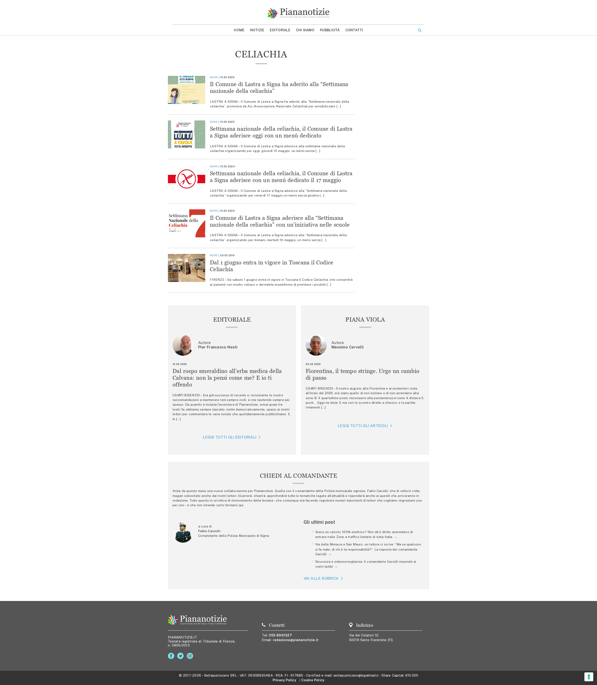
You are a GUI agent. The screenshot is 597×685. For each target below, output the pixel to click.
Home (239, 30)
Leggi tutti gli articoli (363, 426)
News (214, 77)
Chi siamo (305, 30)
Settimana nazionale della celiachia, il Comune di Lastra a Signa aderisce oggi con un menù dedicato (281, 132)
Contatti (354, 30)
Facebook (172, 656)
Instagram (191, 656)
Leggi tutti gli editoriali (229, 437)
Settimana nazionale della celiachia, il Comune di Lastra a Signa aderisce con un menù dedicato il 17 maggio (281, 176)
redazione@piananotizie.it (296, 640)
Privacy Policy (284, 680)
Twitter (181, 656)
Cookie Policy (312, 680)
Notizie (257, 30)
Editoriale (280, 30)
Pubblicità (330, 30)
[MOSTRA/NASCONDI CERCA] (419, 30)
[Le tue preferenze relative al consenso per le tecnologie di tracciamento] (588, 676)
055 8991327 (280, 635)
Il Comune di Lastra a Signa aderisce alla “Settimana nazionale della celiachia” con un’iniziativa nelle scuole (280, 221)
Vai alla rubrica (321, 578)
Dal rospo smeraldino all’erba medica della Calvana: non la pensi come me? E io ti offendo (227, 378)
